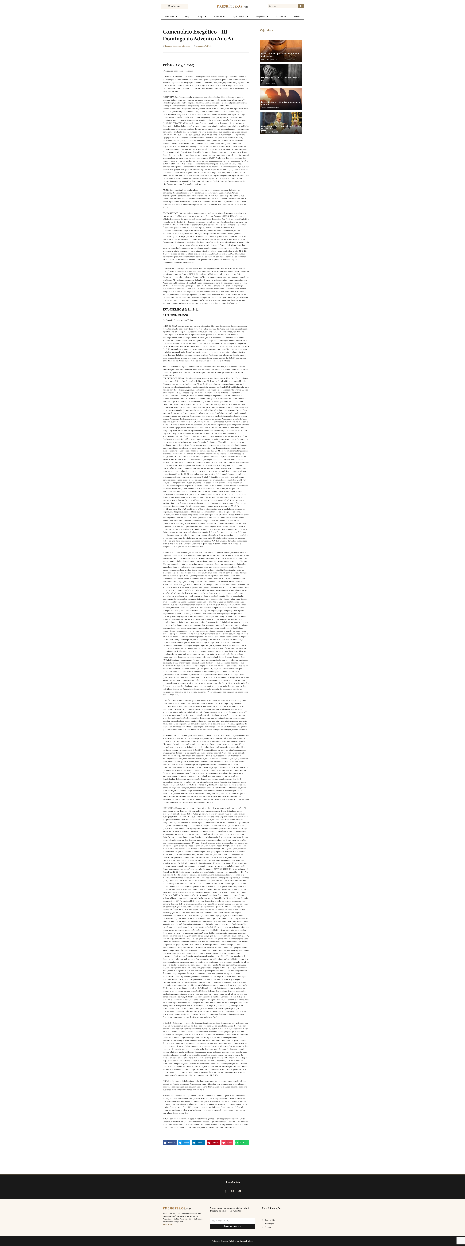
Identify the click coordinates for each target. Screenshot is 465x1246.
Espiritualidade (238, 16)
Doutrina (218, 16)
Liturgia (200, 16)
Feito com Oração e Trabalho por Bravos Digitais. (232, 1241)
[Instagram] (232, 1191)
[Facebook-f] (225, 1191)
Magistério (260, 16)
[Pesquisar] (301, 6)
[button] (170, 1142)
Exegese (168, 46)
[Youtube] (240, 1191)
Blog (187, 16)
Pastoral (279, 16)
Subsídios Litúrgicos (181, 46)
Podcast (297, 16)
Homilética (169, 16)
